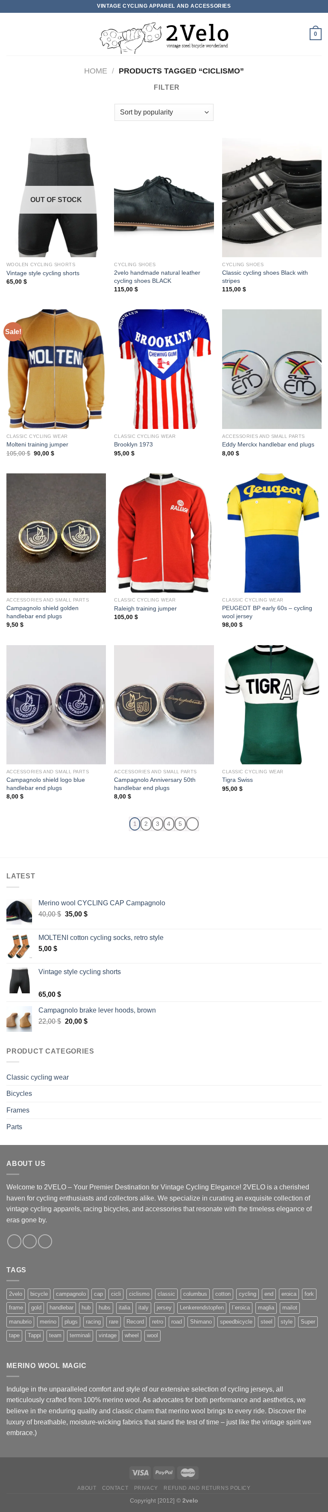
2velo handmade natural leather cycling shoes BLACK (157, 276)
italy (143, 1307)
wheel (132, 1335)
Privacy (146, 1488)
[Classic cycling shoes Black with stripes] (272, 197)
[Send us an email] (45, 1241)
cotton (223, 1294)
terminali (80, 1335)
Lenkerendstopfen (202, 1307)
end (268, 1294)
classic (166, 1294)
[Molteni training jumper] (56, 369)
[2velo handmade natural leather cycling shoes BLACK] (164, 197)
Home (95, 70)
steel (266, 1321)
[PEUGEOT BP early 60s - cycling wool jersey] (272, 533)
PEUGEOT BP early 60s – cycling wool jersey (267, 612)
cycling (247, 1294)
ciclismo (139, 1294)
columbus (195, 1294)
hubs (105, 1307)
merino (48, 1321)
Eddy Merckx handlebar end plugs (268, 444)
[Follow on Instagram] (30, 1241)
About (86, 1488)
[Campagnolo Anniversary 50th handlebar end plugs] (164, 704)
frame (16, 1307)
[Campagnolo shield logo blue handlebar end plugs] (56, 704)
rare (113, 1321)
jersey (164, 1307)
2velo (15, 1294)
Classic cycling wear (37, 1077)
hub (86, 1307)
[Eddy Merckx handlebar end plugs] (272, 369)
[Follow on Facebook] (14, 1241)
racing (93, 1321)
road (176, 1321)
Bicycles (19, 1093)
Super (308, 1321)
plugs (71, 1321)
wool (152, 1335)
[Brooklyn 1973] (164, 369)
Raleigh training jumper (145, 608)
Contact (115, 1488)
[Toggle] (318, 1077)
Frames (17, 1110)
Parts (14, 1126)
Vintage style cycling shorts (42, 273)
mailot (289, 1307)
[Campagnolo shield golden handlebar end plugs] (56, 533)
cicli (116, 1294)
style (287, 1321)
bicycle (39, 1294)
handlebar (61, 1307)
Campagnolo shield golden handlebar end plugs (42, 612)
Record (135, 1321)
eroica (288, 1294)
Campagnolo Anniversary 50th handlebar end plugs (155, 783)
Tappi (34, 1335)
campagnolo (71, 1294)
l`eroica (241, 1307)
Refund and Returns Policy (207, 1488)
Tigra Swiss (237, 779)
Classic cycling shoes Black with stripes (265, 276)
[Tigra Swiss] (272, 704)
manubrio (20, 1321)
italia (124, 1307)
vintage (108, 1335)
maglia (266, 1307)
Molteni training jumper (37, 444)
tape (14, 1335)
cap (98, 1294)
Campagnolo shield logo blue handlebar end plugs (45, 783)
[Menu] (11, 33)
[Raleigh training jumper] (164, 533)
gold (36, 1307)
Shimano (201, 1321)
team (55, 1335)
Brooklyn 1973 (133, 444)
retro (157, 1321)
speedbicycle (236, 1321)
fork (309, 1294)
